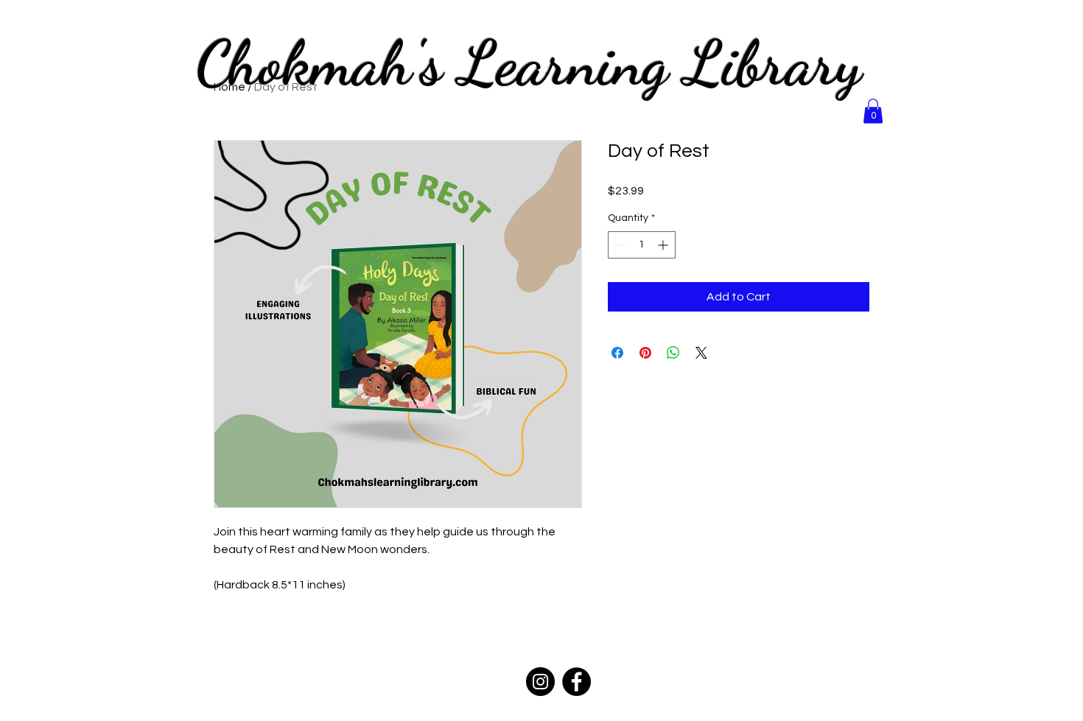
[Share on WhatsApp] (673, 353)
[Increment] (664, 245)
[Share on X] (701, 353)
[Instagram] (540, 681)
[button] (873, 111)
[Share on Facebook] (617, 353)
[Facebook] (576, 681)
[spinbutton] (641, 245)
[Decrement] (619, 245)
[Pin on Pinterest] (645, 353)
